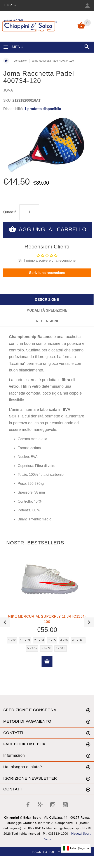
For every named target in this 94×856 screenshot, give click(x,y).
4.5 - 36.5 (78, 640)
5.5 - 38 (46, 648)
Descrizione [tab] (47, 299)
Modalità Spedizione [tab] (46, 310)
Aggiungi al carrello (52, 229)
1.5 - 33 (25, 640)
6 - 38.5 (60, 648)
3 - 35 (52, 640)
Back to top (44, 852)
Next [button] (89, 622)
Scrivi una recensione (47, 273)
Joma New (20, 60)
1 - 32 (12, 640)
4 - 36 (64, 640)
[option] (47, 144)
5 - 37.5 (32, 648)
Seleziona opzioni (47, 661)
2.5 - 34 (39, 640)
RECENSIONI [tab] (47, 321)
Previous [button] (5, 622)
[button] (76, 848)
